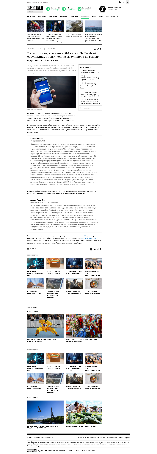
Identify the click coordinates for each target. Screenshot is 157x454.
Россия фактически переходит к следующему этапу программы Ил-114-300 (89, 94)
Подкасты (42, 16)
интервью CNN (81, 236)
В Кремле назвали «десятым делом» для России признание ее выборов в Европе (90, 86)
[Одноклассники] (100, 49)
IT (121, 16)
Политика (74, 16)
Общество (85, 16)
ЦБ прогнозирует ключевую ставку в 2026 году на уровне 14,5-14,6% (89, 78)
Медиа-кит (101, 438)
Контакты (93, 438)
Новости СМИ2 (32, 308)
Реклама (81, 438)
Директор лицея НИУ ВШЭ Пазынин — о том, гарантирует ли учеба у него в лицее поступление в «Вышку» (54, 38)
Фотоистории (32, 311)
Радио (87, 438)
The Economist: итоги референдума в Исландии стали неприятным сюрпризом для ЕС (90, 102)
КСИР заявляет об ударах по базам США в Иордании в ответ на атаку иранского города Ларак (93, 38)
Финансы (63, 16)
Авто (101, 16)
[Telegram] (97, 49)
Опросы (127, 438)
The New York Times (89, 238)
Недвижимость (112, 16)
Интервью (31, 16)
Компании (53, 16)
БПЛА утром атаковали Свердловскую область (74, 35)
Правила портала (111, 438)
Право (94, 16)
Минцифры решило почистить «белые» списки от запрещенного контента (35, 37)
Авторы (121, 438)
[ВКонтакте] (94, 49)
